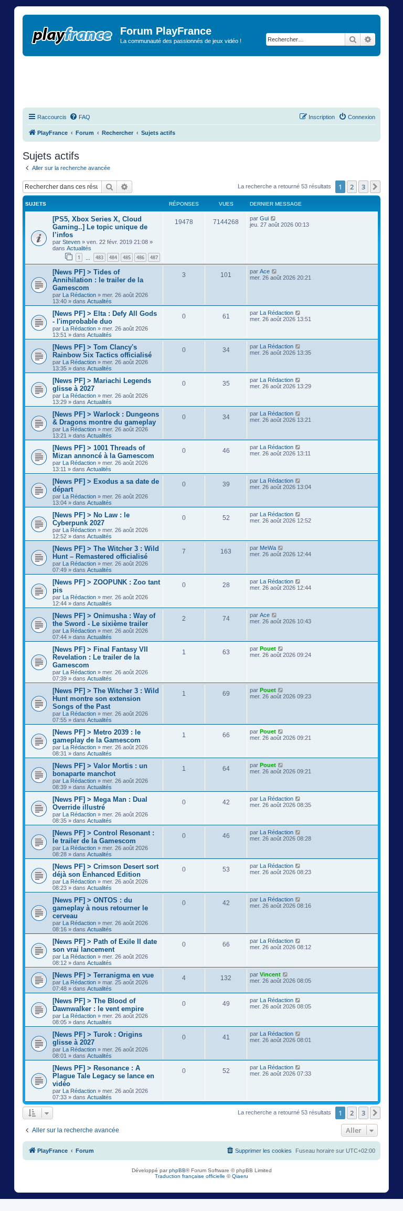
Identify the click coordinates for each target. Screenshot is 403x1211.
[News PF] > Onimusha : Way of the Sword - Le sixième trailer (103, 620)
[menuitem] (79, 117)
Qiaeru (240, 1176)
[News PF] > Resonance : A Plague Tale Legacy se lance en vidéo (103, 1076)
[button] (375, 186)
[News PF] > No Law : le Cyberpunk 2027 (91, 519)
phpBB (177, 1170)
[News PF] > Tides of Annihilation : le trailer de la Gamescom (97, 280)
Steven (71, 242)
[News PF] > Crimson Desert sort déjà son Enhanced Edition (105, 870)
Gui (264, 218)
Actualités (79, 248)
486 (140, 257)
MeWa (268, 548)
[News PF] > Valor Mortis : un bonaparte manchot (99, 770)
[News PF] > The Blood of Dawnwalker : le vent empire (98, 1005)
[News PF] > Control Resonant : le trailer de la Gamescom (103, 837)
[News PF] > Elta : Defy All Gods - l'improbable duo (104, 317)
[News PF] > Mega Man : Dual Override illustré (99, 803)
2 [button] (352, 187)
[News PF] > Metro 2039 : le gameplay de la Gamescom (96, 736)
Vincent (270, 974)
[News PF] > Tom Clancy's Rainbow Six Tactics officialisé (102, 351)
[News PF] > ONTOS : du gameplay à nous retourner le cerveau (100, 908)
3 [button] (363, 187)
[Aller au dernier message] (273, 218)
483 (99, 257)
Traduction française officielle (190, 1176)
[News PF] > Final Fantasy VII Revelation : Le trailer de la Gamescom (100, 657)
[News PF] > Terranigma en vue (103, 975)
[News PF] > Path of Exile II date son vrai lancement (104, 945)
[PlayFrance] (72, 33)
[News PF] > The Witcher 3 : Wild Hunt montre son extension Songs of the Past (105, 698)
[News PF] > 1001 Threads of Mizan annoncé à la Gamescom (103, 452)
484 (113, 257)
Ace (265, 271)
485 (127, 257)
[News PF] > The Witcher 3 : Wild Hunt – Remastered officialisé (105, 552)
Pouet (268, 648)
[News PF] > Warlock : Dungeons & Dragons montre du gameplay (105, 418)
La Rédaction (79, 295)
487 (154, 257)
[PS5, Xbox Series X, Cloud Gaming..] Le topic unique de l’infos (99, 227)
